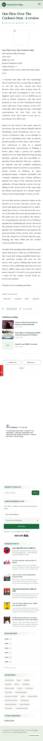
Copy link (36, 299)
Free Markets (9, 680)
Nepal (19, 680)
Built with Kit (21, 535)
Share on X (7, 299)
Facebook (18, 299)
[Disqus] (21, 449)
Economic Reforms (11, 700)
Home (21, 368)
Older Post (30, 362)
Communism (25, 700)
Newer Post (12, 362)
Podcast (26, 680)
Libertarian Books (10, 704)
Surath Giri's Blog (19, 730)
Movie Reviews (12, 309)
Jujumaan (8, 684)
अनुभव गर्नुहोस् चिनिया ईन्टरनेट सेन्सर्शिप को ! (24, 548)
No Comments (27, 309)
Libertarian (8, 692)
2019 (6, 662)
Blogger (35, 730)
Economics (29, 688)
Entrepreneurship (21, 692)
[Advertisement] (21, 399)
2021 (6, 652)
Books (23, 696)
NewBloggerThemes (20, 732)
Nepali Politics (32, 696)
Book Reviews (9, 688)
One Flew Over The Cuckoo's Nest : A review (20, 16)
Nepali (17, 684)
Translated (25, 684)
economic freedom (11, 696)
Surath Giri (20, 23)
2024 (6, 643)
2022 (6, 648)
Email (27, 299)
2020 (7, 657)
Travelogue (8, 708)
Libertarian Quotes (22, 708)
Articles (19, 688)
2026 (6, 639)
